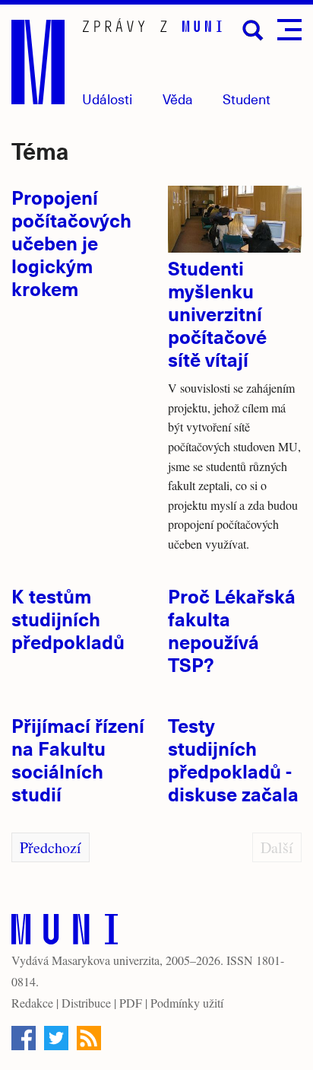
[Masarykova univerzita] (64, 932)
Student (246, 98)
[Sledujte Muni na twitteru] (56, 1038)
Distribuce (86, 1003)
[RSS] (89, 1038)
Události (107, 98)
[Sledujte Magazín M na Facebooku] (23, 1038)
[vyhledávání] (253, 30)
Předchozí (50, 847)
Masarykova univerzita (106, 960)
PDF (130, 1003)
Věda (178, 98)
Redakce (32, 1003)
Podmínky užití (186, 1003)
